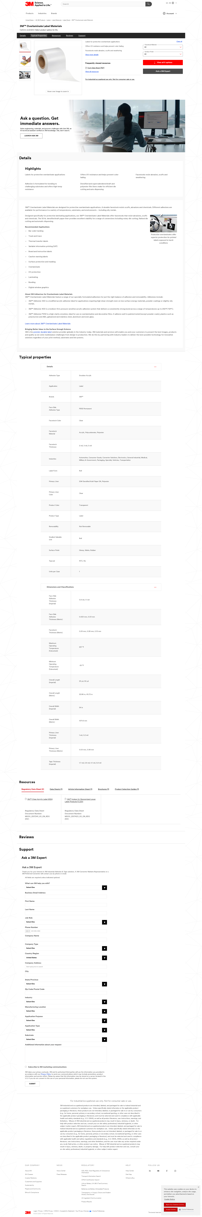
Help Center (130, 1171)
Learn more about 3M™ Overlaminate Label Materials (47, 324)
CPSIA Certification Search (90, 1180)
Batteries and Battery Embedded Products (95, 1189)
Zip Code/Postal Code (34, 989)
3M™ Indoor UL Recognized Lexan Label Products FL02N (80, 800)
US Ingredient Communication (91, 1198)
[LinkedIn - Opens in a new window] (150, 1171)
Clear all (179, 41)
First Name (29, 901)
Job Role (28, 918)
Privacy (40, 1211)
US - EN (168, 3)
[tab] (33, 789)
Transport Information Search (91, 1176)
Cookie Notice (169, 1199)
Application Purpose (34, 1016)
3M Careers (29, 1174)
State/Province (31, 980)
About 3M (28, 1171)
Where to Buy (130, 1178)
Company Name (32, 936)
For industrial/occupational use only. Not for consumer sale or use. (110, 79)
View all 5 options (164, 63)
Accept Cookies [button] (171, 1209)
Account (170, 14)
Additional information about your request (43, 1045)
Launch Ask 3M (31, 136)
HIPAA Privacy (48, 1211)
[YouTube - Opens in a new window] (158, 1171)
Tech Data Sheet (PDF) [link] (95, 68)
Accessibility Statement (67, 1211)
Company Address (33, 963)
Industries (42, 13)
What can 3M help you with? (37, 883)
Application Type (32, 1026)
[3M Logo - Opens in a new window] (38, 4)
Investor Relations (31, 1178)
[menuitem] (22, 35)
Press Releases (62, 1174)
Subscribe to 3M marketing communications (47, 1067)
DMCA (56, 1211)
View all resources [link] (92, 72)
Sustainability (29, 1185)
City (27, 971)
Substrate (29, 1035)
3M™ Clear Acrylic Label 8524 (39, 799)
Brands (54, 13)
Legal (35, 1211)
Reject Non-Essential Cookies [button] (175, 1204)
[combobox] (28, 931)
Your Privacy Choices (82, 1211)
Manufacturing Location (35, 1007)
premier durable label (42, 332)
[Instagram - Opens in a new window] (175, 1171)
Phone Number (31, 927)
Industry (28, 998)
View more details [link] (91, 55)
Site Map (129, 1174)
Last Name (29, 910)
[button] (186, 1210)
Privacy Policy (46, 1074)
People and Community (33, 1189)
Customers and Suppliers (33, 1181)
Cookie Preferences (98, 1211)
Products (29, 13)
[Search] (148, 4)
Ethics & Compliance (32, 1192)
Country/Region (32, 954)
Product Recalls (86, 1202)
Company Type (31, 944)
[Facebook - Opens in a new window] (167, 1171)
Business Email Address (35, 893)
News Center (61, 1171)
